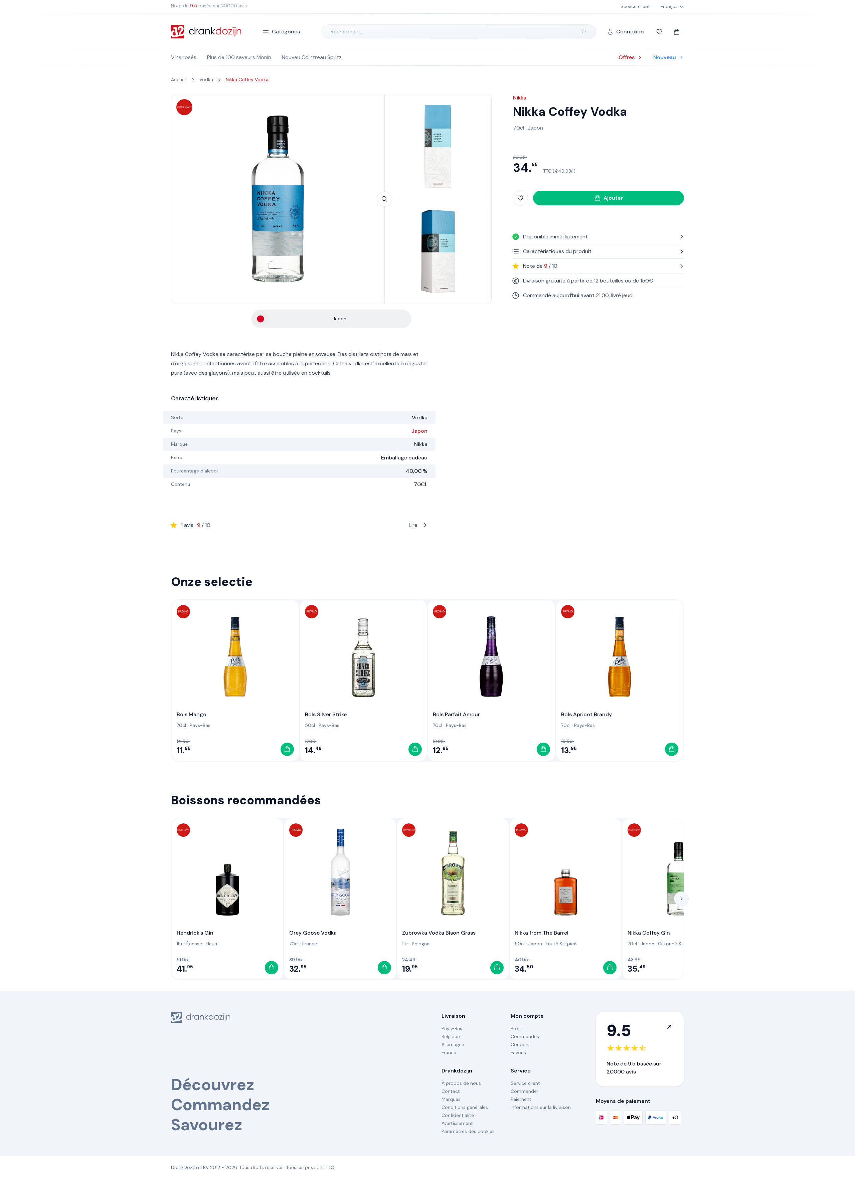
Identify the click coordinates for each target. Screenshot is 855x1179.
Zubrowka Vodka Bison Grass (439, 932)
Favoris (518, 1052)
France (309, 944)
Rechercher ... (347, 31)
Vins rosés (183, 57)
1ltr (180, 944)
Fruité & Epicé (561, 944)
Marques (451, 1099)
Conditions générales (465, 1107)
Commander (524, 1091)
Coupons (521, 1044)
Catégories (286, 31)
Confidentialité (458, 1115)
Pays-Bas (200, 725)
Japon (419, 430)
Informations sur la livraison (541, 1107)
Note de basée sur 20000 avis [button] (209, 6)
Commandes (525, 1036)
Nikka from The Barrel (541, 932)
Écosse (194, 944)
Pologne (421, 944)
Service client (525, 1083)
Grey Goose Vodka (313, 932)
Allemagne (453, 1044)
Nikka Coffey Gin (649, 932)
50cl (310, 725)
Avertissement (457, 1123)
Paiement (521, 1099)
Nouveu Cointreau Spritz (312, 57)
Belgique (451, 1036)
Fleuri (211, 944)
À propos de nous (461, 1083)
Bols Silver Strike (326, 714)
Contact (451, 1091)
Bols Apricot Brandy (586, 714)
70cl (518, 127)
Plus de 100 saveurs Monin (239, 57)
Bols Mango (191, 714)
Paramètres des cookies (468, 1131)
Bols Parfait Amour (456, 714)
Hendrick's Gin (195, 932)
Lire (299, 525)
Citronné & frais (675, 944)
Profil (516, 1028)
